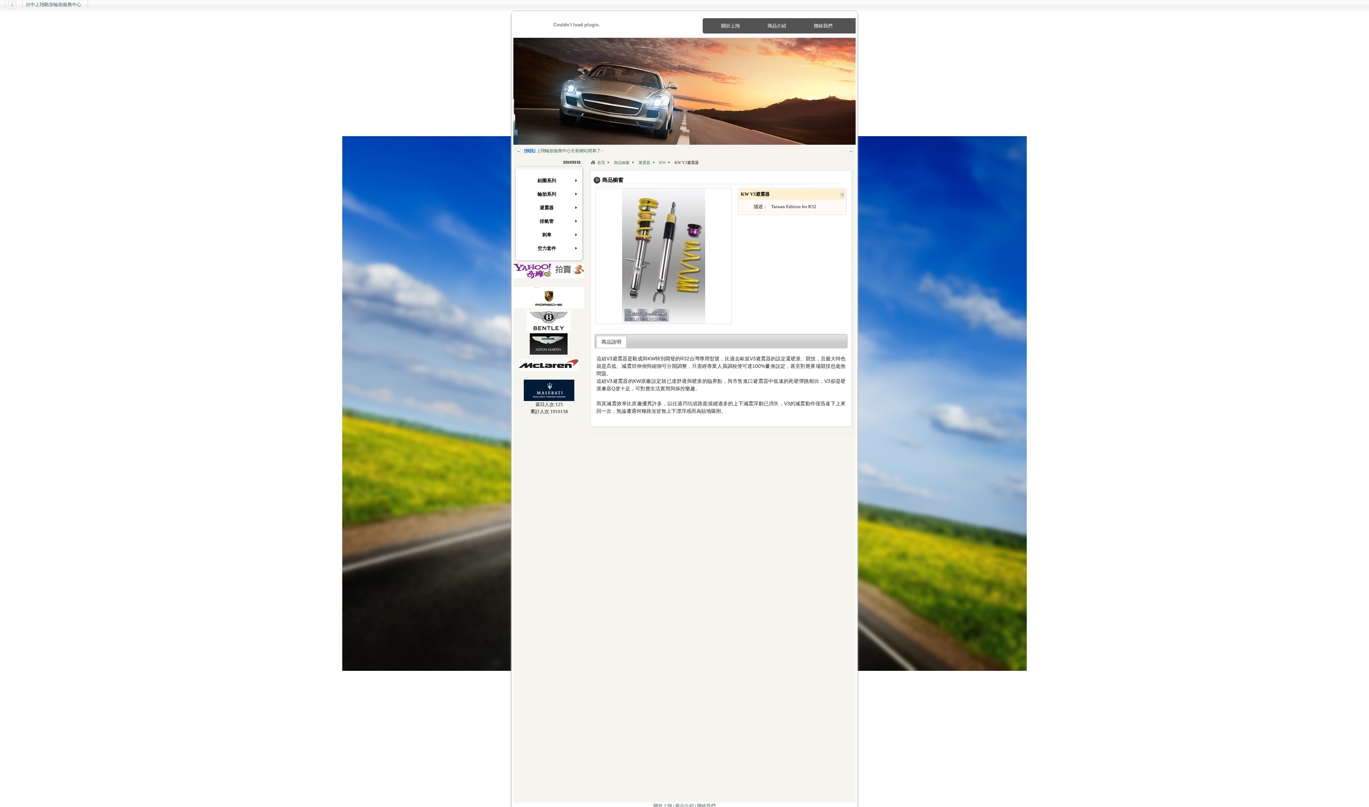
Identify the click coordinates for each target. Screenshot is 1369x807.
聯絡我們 (823, 26)
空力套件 (547, 248)
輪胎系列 (547, 194)
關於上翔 (730, 26)
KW (662, 162)
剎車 (547, 234)
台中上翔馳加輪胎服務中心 (53, 4)
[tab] (611, 342)
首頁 (601, 162)
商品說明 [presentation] (611, 342)
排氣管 (547, 221)
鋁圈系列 (547, 180)
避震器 (547, 207)
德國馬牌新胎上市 (547, 150)
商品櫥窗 (622, 162)
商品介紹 (777, 26)
